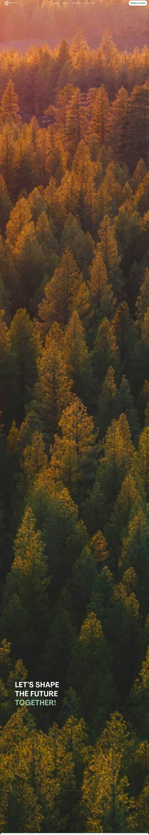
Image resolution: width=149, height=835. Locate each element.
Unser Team (90, 3)
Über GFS (76, 3)
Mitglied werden (138, 3)
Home (56, 3)
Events (66, 3)
